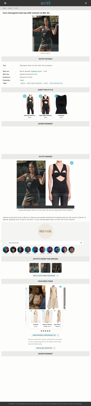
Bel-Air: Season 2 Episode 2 (34, 83)
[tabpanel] (45, 307)
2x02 (16, 8)
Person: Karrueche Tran (56, 83)
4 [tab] (47, 331)
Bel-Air (10, 8)
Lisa (64, 253)
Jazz (57, 253)
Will (6, 253)
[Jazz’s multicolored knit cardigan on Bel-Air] (34, 268)
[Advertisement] (45, 140)
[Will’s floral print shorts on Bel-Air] (57, 268)
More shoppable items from (44, 335)
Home (4, 8)
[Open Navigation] (5, 3)
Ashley (42, 253)
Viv (13, 253)
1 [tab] (41, 331)
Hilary (20, 253)
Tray (71, 253)
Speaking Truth (36, 71)
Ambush (23, 83)
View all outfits (44, 348)
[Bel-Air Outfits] (45, 231)
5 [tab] (49, 331)
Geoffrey (49, 253)
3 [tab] (45, 331)
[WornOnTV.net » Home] (46, 3)
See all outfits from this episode (44, 275)
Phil (35, 253)
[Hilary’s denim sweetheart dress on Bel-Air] (45, 268)
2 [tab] (43, 331)
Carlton (28, 253)
